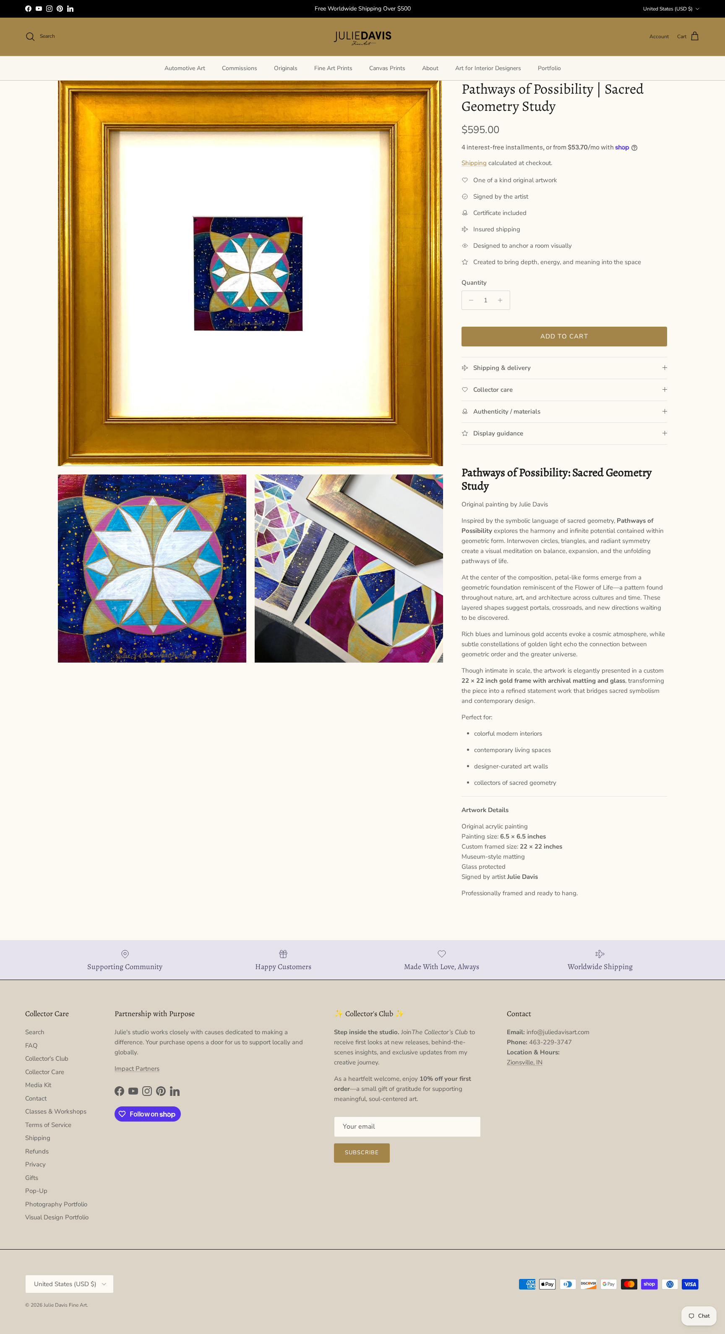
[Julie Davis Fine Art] (362, 36)
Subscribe (362, 1152)
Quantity (474, 282)
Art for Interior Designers (488, 68)
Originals (285, 68)
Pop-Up (36, 1191)
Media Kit (38, 1085)
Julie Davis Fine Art (65, 1305)
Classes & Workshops (55, 1111)
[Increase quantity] (502, 300)
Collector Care (44, 1072)
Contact (36, 1098)
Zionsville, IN (524, 1062)
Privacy (35, 1164)
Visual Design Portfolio (57, 1217)
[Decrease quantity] (469, 300)
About (430, 68)
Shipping (474, 163)
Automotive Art (184, 68)
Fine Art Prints (333, 68)
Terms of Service (48, 1125)
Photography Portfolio (56, 1204)
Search (34, 1032)
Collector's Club (46, 1058)
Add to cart (564, 336)
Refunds (37, 1151)
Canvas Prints (387, 68)
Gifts (31, 1178)
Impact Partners (137, 1068)
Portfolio (549, 68)
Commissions (239, 68)
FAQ (31, 1045)
